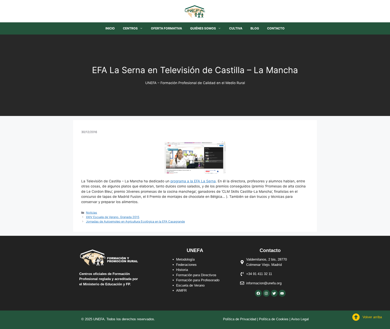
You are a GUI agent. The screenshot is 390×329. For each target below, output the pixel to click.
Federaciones (186, 265)
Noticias (91, 212)
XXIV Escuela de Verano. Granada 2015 (112, 217)
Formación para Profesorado (197, 280)
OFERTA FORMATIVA (166, 28)
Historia (182, 270)
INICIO (110, 28)
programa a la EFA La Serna (193, 181)
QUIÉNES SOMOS (203, 28)
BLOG (254, 28)
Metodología (185, 259)
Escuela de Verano (190, 285)
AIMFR (181, 290)
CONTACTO (276, 28)
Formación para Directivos (196, 275)
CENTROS (130, 28)
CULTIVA (235, 28)
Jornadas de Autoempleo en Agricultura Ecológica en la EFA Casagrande (135, 221)
